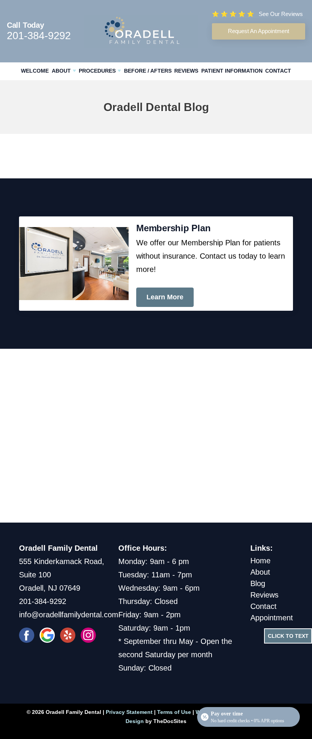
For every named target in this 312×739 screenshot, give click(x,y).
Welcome (35, 71)
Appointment (271, 617)
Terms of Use (174, 712)
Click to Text (288, 636)
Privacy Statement (129, 712)
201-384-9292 (39, 35)
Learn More (164, 297)
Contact (278, 71)
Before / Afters (148, 71)
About (61, 71)
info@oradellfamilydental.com (68, 614)
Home (260, 560)
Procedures (97, 71)
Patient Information (232, 71)
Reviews (186, 71)
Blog (257, 583)
